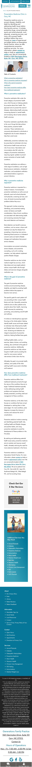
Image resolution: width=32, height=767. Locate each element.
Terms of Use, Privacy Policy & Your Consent (17, 623)
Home (4, 10)
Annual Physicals (11, 648)
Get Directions (11, 635)
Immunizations (11, 669)
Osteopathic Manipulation (14, 653)
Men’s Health (10, 659)
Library (9, 599)
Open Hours (10, 632)
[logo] (8, 5)
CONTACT (5, 1)
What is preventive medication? (13, 78)
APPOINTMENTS (15, 1)
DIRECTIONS (25, 1)
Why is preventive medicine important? (15, 80)
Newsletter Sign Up (12, 612)
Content (9, 620)
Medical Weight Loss (13, 672)
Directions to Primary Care (14, 640)
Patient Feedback (11, 604)
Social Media (10, 615)
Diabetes (9, 651)
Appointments (11, 638)
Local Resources (11, 617)
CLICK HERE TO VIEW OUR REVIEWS (16, 500)
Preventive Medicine (12, 656)
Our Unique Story (12, 594)
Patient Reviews (11, 602)
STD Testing (10, 667)
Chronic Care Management (15, 664)
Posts (8, 596)
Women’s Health (11, 661)
